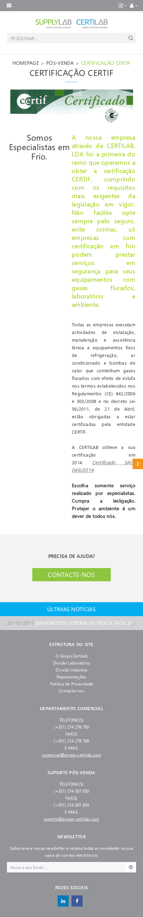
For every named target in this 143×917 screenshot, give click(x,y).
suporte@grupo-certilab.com (71, 819)
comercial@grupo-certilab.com (71, 754)
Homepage (25, 63)
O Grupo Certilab (71, 656)
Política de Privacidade (71, 683)
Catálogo (138, 463)
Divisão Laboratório (71, 663)
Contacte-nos (71, 574)
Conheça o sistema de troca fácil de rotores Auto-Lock (71, 623)
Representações (71, 676)
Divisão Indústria (71, 670)
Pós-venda (60, 63)
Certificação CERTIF (106, 63)
